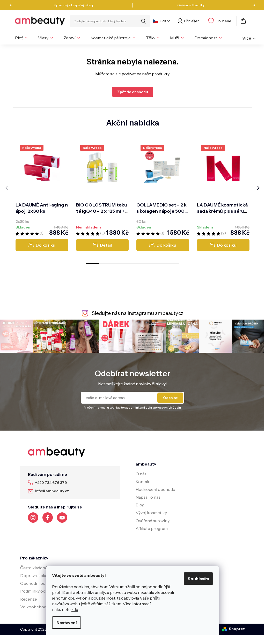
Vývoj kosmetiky (151, 512)
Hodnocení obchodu (155, 489)
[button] (92, 263)
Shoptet (237, 628)
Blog (140, 504)
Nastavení (66, 622)
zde (74, 609)
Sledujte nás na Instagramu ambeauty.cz (137, 313)
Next (252, 5)
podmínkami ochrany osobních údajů (153, 407)
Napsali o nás (148, 497)
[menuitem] (21, 37)
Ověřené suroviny (153, 520)
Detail (106, 245)
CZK (163, 21)
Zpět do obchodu (132, 92)
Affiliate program (152, 528)
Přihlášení (192, 21)
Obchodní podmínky (40, 583)
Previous (13, 5)
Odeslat (170, 397)
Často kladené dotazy (40, 567)
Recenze (28, 599)
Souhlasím (198, 578)
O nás (141, 473)
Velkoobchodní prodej (41, 606)
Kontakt (143, 481)
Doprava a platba (36, 575)
